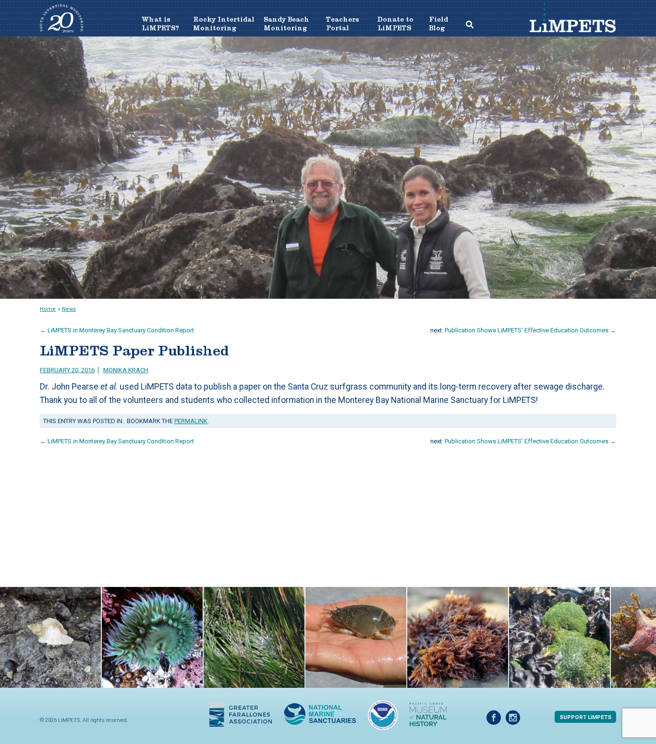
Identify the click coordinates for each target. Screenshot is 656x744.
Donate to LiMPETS (395, 23)
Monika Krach (125, 370)
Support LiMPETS (585, 717)
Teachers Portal (342, 23)
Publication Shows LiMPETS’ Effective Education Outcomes (530, 330)
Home (48, 309)
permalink (190, 421)
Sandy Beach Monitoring (286, 23)
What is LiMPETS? (160, 23)
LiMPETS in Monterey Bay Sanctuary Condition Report (117, 330)
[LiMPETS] (61, 30)
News (69, 309)
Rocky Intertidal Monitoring (224, 23)
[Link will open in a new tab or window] (240, 713)
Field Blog (437, 23)
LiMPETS (572, 26)
